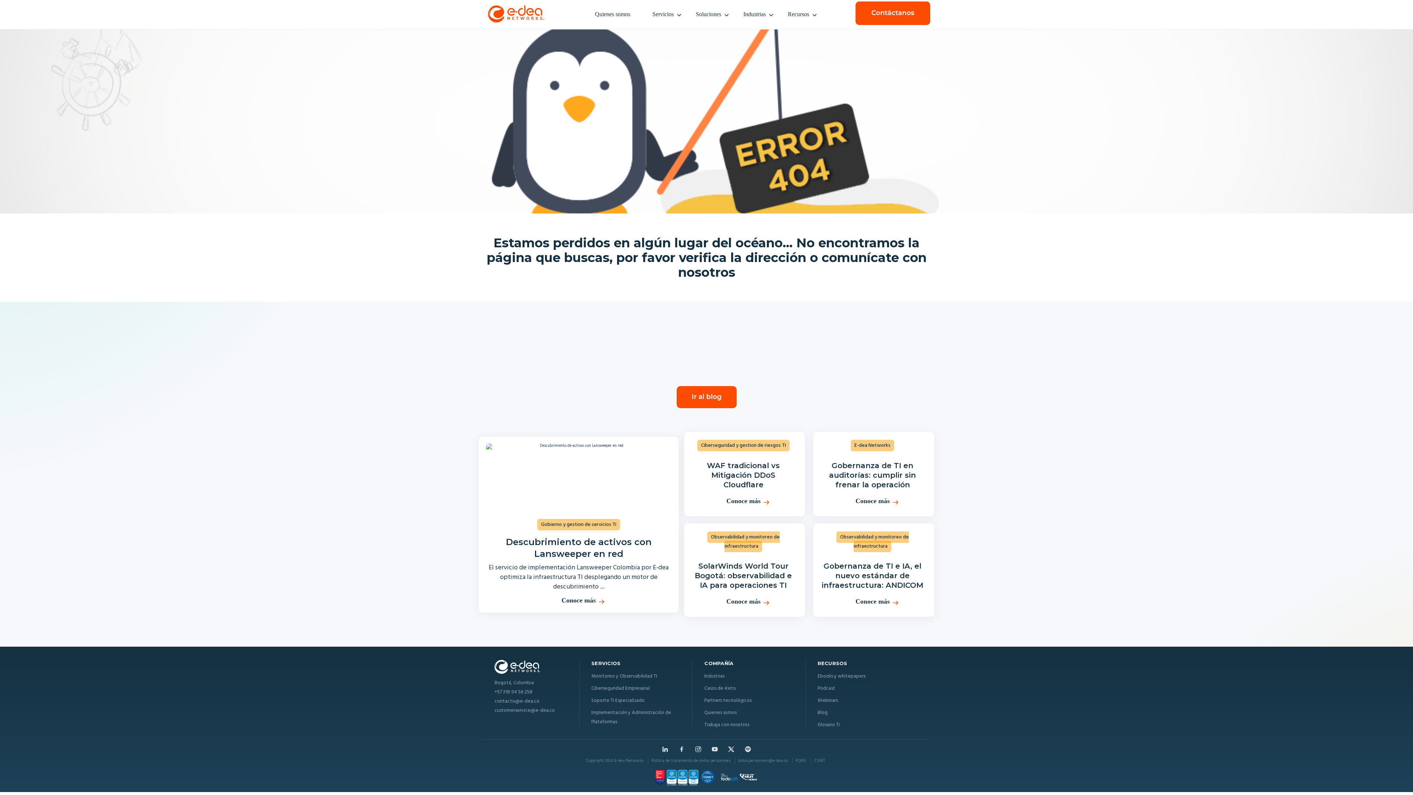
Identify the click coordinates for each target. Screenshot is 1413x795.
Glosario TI (829, 725)
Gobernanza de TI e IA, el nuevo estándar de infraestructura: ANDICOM (872, 576)
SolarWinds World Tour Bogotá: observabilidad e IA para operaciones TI (743, 576)
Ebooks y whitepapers (841, 676)
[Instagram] (698, 749)
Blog (823, 713)
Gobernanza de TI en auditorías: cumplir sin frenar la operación (872, 475)
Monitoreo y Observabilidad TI (624, 676)
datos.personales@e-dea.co (763, 761)
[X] (731, 749)
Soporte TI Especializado (618, 700)
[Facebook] (681, 749)
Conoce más (579, 600)
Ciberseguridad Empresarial (620, 688)
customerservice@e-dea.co (525, 710)
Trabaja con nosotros (726, 725)
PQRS (801, 761)
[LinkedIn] (665, 749)
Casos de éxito (720, 688)
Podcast (826, 688)
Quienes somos (612, 14)
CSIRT (819, 761)
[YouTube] (714, 749)
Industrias (754, 14)
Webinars (828, 700)
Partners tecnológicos (728, 700)
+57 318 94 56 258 (513, 692)
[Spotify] (747, 749)
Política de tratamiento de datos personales (690, 761)
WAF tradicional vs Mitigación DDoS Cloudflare (743, 475)
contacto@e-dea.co (517, 701)
